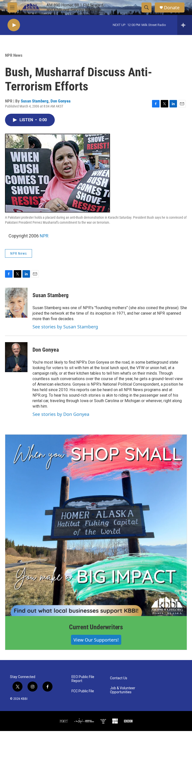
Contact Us (118, 678)
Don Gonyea (60, 100)
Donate (172, 7)
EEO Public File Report (83, 679)
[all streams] (184, 25)
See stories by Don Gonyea (60, 414)
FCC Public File (83, 691)
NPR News (13, 55)
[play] (14, 25)
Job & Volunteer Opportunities (122, 690)
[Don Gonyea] (16, 357)
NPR (44, 235)
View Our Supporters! (96, 640)
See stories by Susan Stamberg (65, 327)
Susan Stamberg (34, 100)
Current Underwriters (96, 627)
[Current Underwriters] (96, 525)
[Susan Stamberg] (16, 303)
